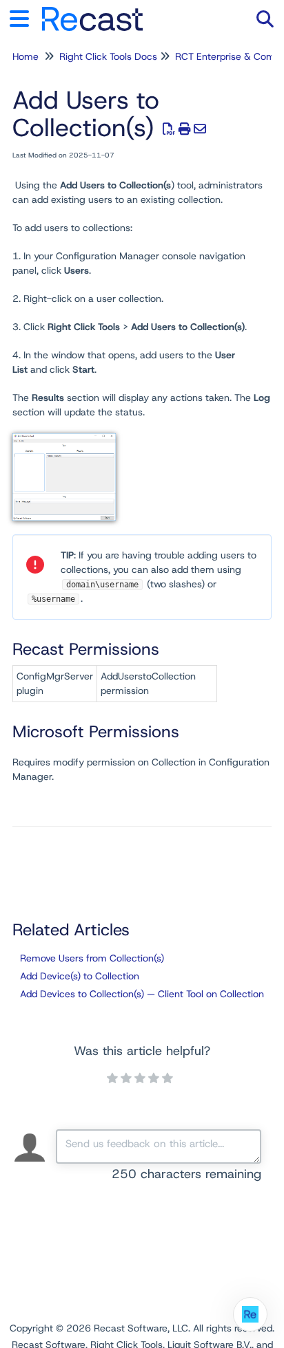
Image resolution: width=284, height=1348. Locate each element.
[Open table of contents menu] (24, 17)
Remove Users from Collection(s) (92, 958)
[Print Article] (185, 129)
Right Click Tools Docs (108, 56)
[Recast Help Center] (92, 12)
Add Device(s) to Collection (79, 976)
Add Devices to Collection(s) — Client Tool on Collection (142, 994)
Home (25, 56)
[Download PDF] (169, 129)
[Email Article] (200, 129)
